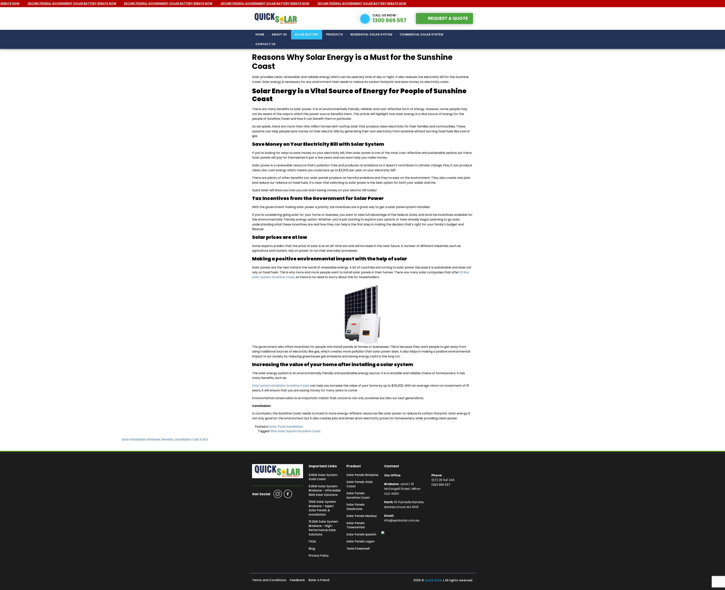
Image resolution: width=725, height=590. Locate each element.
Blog (312, 549)
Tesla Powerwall (358, 549)
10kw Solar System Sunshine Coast (295, 431)
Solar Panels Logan (360, 541)
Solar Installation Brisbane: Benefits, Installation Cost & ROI (165, 439)
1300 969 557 (389, 18)
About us (279, 34)
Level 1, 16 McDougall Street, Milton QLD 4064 (402, 489)
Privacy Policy (319, 556)
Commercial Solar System (421, 34)
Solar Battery (307, 34)
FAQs (312, 541)
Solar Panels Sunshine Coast (358, 495)
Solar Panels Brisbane (362, 475)
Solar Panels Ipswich (361, 534)
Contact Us (265, 44)
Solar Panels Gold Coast (359, 484)
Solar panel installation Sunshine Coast (280, 385)
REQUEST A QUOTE (448, 18)
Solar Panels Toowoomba (355, 525)
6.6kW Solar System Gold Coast (323, 477)
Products (334, 34)
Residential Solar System (371, 34)
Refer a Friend (319, 580)
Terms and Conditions (269, 580)
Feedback (297, 580)
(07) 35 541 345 (442, 480)
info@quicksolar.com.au (401, 520)
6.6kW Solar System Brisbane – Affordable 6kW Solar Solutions (325, 490)
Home (259, 34)
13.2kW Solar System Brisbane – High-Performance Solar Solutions (323, 528)
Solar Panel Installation (286, 426)
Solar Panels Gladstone (355, 507)
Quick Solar (433, 580)
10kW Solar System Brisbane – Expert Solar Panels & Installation (322, 508)
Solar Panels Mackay (361, 516)
